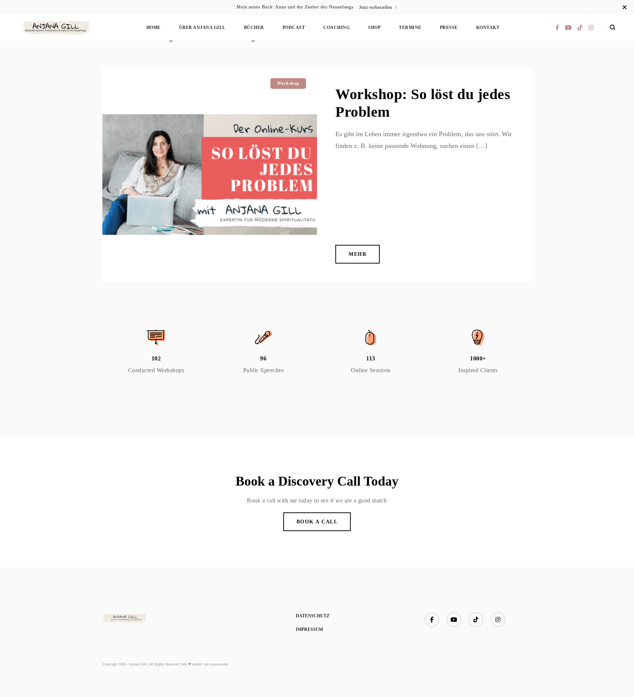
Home (153, 27)
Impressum (309, 629)
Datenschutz (312, 615)
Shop (374, 27)
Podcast (294, 27)
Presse (449, 27)
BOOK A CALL (317, 521)
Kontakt (488, 27)
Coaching (336, 27)
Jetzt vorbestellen (375, 7)
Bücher (254, 27)
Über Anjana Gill (202, 27)
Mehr (358, 254)
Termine (410, 27)
